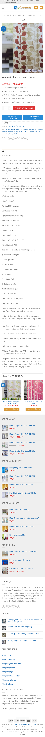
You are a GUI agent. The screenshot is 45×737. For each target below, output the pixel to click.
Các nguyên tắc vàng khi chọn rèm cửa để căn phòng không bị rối (25, 621)
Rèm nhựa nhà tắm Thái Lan (33, 402)
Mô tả (4, 151)
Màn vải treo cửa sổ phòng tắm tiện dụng (11, 402)
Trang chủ (7, 15)
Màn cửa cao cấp (8, 655)
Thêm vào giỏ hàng (24, 108)
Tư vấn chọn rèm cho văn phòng (20, 627)
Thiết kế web (32, 724)
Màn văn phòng (7, 684)
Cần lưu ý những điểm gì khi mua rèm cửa (23, 634)
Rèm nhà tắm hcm (34, 132)
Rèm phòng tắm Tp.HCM (9, 134)
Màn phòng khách (8, 668)
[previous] (1, 396)
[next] (43, 396)
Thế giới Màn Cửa (20, 724)
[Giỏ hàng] (41, 7)
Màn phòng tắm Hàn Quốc (11, 664)
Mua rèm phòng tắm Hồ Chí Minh (18, 132)
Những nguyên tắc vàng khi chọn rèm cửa (23, 640)
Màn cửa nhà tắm (28, 129)
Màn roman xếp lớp (9, 680)
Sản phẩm (17, 15)
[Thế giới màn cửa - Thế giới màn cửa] (22, 8)
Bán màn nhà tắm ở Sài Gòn (13, 129)
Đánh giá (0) (6, 155)
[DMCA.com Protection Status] (22, 718)
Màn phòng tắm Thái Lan (32, 15)
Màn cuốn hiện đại (8, 660)
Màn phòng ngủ (7, 672)
